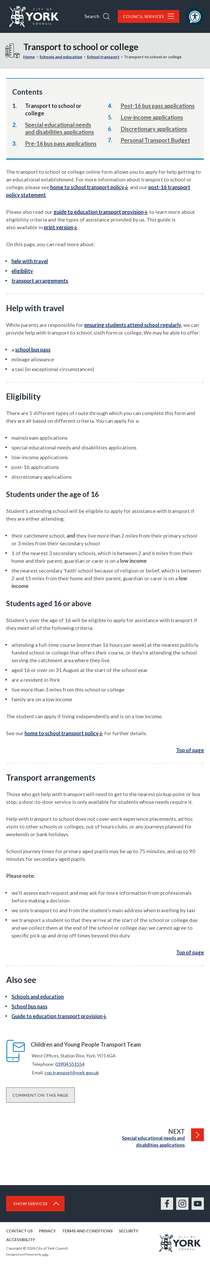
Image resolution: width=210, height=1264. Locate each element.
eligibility (22, 271)
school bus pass (32, 349)
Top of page (190, 750)
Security (128, 1230)
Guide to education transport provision (57, 1016)
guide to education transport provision (99, 212)
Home (29, 56)
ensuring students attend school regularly (132, 325)
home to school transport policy (87, 187)
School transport (103, 56)
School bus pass (29, 1006)
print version (58, 227)
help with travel (30, 261)
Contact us (19, 1230)
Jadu (45, 1254)
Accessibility (20, 1239)
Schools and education (60, 56)
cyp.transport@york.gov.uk (72, 1072)
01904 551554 (69, 1064)
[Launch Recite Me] (195, 17)
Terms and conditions (87, 1230)
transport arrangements (40, 281)
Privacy (47, 1230)
